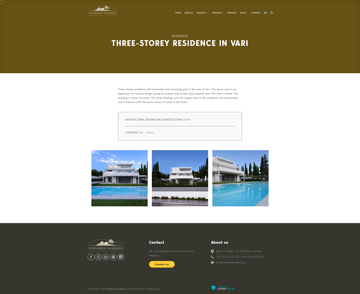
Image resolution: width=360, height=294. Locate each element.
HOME (178, 13)
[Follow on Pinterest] (113, 257)
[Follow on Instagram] (98, 257)
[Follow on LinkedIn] (120, 257)
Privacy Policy (153, 289)
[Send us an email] (106, 257)
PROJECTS (201, 13)
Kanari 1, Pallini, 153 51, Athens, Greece (239, 251)
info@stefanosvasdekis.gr (231, 262)
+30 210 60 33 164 (252, 256)
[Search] (271, 13)
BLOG (243, 13)
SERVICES (217, 13)
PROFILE (189, 13)
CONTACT (255, 13)
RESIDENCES (180, 36)
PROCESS (232, 13)
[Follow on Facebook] (90, 257)
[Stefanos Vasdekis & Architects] (102, 10)
